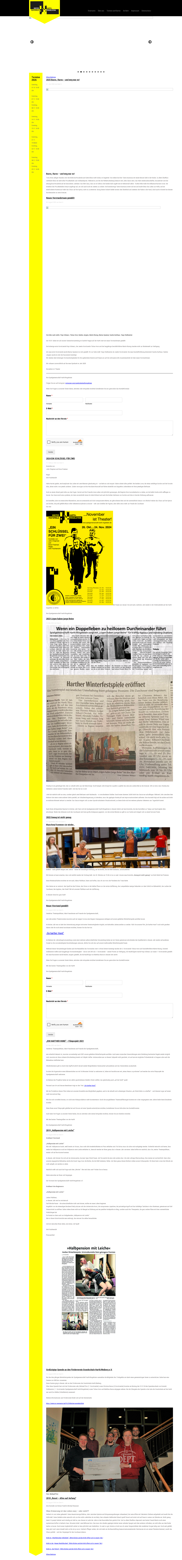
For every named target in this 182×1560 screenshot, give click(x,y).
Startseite (91, 11)
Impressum (135, 11)
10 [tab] (103, 72)
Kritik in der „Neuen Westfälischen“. (74, 1543)
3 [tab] (84, 72)
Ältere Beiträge (51, 77)
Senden (50, 452)
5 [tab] (89, 72)
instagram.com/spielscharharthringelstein (78, 383)
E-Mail (49, 408)
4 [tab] (86, 72)
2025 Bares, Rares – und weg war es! (63, 79)
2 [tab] (81, 72)
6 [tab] (92, 72)
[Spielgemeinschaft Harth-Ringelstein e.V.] (44, 14)
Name (49, 395)
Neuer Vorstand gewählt (57, 905)
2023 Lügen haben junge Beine (60, 618)
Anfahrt (126, 11)
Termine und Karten (114, 11)
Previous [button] (32, 42)
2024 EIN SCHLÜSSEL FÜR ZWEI (60, 458)
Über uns (101, 11)
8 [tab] (98, 72)
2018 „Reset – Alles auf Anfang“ (61, 1498)
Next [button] (150, 42)
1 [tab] (78, 72)
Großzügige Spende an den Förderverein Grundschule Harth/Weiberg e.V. (79, 1369)
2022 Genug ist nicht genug (58, 817)
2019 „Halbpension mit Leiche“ (60, 1130)
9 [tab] (101, 72)
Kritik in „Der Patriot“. (70, 1549)
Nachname (88, 404)
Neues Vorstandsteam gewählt (60, 198)
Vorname (49, 404)
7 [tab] (95, 72)
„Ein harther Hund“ (55, 933)
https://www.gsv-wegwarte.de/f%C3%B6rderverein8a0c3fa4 (65, 1403)
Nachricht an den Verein (57, 419)
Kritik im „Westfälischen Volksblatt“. (74, 1538)
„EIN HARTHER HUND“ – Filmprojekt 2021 (65, 1041)
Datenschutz (146, 11)
